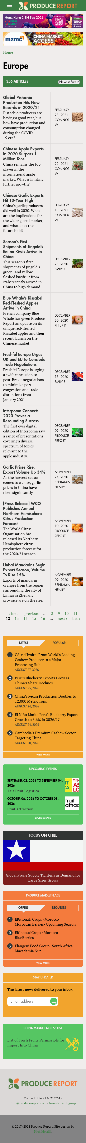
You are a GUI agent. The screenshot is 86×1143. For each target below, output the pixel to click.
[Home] (48, 6)
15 (34, 618)
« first (13, 613)
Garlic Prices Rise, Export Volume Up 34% (24, 469)
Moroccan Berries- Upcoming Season (45, 924)
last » (76, 618)
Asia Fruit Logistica (23, 790)
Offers (23, 907)
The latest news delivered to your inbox (39, 989)
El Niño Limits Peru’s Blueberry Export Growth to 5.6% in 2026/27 (46, 717)
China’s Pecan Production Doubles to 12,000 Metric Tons (45, 699)
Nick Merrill (42, 1131)
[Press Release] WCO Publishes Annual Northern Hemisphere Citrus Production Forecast (22, 514)
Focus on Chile (43, 835)
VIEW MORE (43, 754)
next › (62, 618)
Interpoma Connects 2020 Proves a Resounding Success (21, 416)
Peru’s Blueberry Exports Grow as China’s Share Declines (42, 680)
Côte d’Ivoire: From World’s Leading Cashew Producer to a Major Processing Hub (45, 659)
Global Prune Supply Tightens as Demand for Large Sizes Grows (43, 878)
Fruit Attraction (20, 808)
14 (25, 618)
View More (43, 963)
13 (17, 618)
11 (75, 613)
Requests (59, 907)
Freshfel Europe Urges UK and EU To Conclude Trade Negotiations (24, 359)
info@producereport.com (28, 1103)
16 (43, 618)
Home (8, 52)
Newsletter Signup (62, 1103)
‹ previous (31, 613)
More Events (43, 818)
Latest (23, 643)
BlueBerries (24, 937)
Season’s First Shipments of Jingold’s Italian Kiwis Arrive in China (23, 249)
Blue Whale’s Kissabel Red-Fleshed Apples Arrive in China (22, 303)
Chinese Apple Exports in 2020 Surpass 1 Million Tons (23, 154)
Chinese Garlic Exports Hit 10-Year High (23, 198)
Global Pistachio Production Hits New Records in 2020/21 (21, 102)
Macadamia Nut (28, 950)
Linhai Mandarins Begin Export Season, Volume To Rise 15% (24, 570)
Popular (59, 643)
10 (66, 613)
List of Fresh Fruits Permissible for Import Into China (35, 1043)
